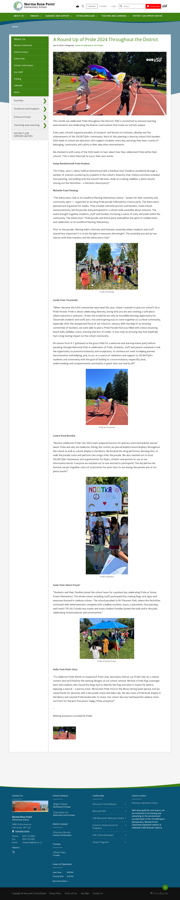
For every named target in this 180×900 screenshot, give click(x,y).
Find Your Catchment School (145, 803)
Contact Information (23, 65)
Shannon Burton (62, 832)
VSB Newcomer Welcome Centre (108, 818)
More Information (60, 881)
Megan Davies (60, 804)
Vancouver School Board (104, 804)
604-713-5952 (28, 839)
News (17, 92)
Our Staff (18, 72)
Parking (17, 78)
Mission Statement (23, 45)
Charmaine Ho (60, 812)
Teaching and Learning (114, 15)
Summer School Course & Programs (105, 826)
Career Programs (101, 842)
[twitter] (82, 6)
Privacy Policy (55, 893)
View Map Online (22, 831)
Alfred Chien (59, 852)
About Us (19, 15)
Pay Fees (92, 6)
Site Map (85, 893)
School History (21, 52)
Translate (103, 6)
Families (34, 15)
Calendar (18, 85)
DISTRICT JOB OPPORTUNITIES (147, 15)
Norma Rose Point (39, 4)
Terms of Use (71, 893)
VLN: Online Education (103, 835)
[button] (45, 39)
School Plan (19, 58)
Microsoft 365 (99, 811)
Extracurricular (85, 15)
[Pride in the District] (64, 733)
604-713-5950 (28, 836)
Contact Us (98, 893)
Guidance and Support (57, 15)
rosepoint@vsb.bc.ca (32, 842)
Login (113, 6)
